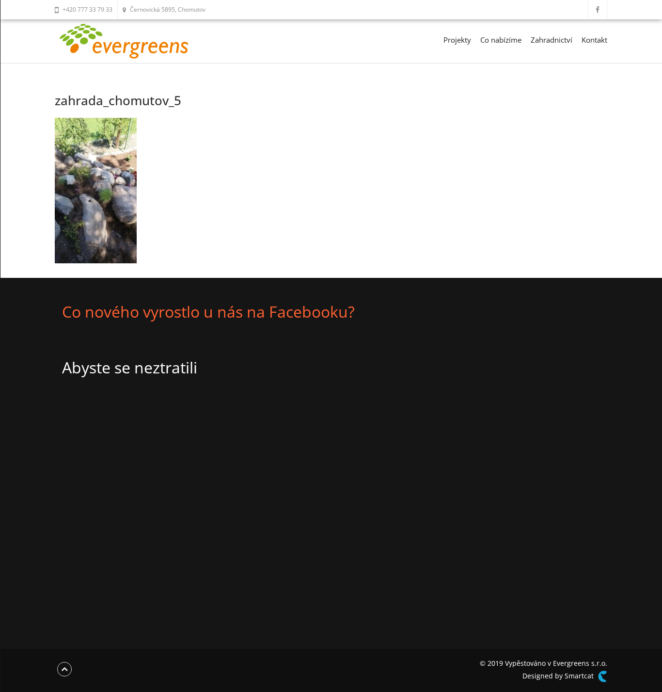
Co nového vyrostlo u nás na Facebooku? (208, 311)
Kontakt (594, 40)
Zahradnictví (551, 40)
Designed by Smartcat (559, 675)
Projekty (457, 40)
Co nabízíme (500, 40)
